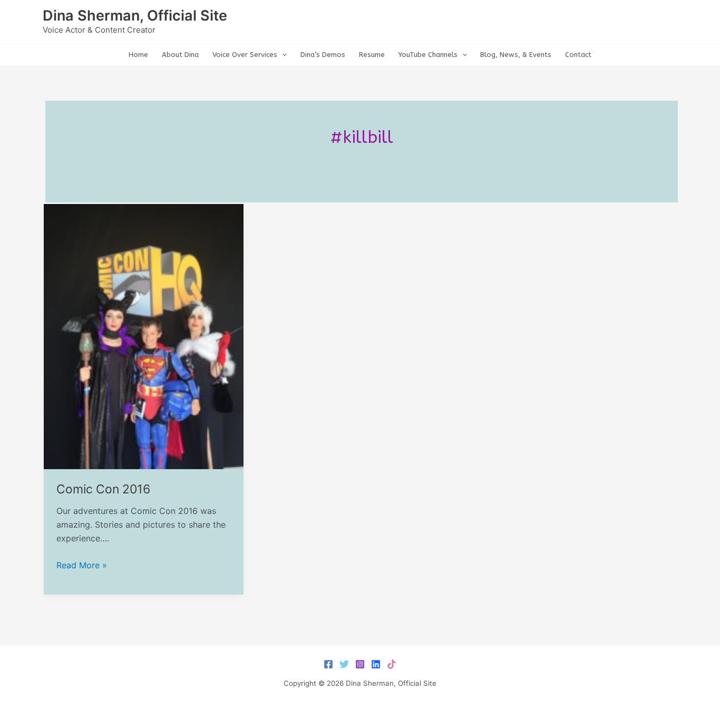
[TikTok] (391, 664)
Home (138, 55)
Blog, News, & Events (515, 55)
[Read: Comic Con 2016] (144, 336)
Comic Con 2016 (103, 489)
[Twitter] (344, 664)
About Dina (180, 55)
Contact (578, 55)
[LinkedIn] (376, 664)
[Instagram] (360, 664)
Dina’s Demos (322, 55)
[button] (282, 55)
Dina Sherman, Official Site (135, 15)
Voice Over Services (244, 55)
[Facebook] (328, 664)
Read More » (81, 565)
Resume (372, 55)
